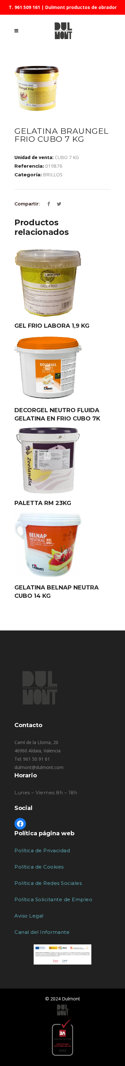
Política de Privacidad (42, 850)
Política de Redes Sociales (48, 883)
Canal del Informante (42, 932)
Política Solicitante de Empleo (53, 899)
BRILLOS (53, 174)
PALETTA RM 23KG (42, 503)
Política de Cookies (39, 867)
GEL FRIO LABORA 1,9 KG (51, 325)
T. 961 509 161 (24, 7)
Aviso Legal (29, 916)
